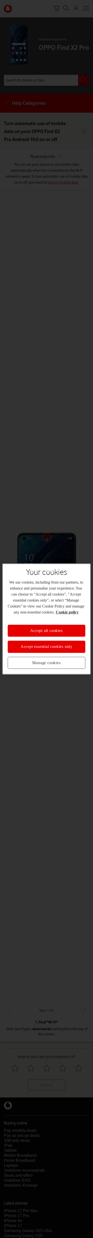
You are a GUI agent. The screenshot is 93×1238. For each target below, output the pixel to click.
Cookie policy (67, 612)
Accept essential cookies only (46, 646)
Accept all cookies (46, 630)
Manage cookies (46, 663)
